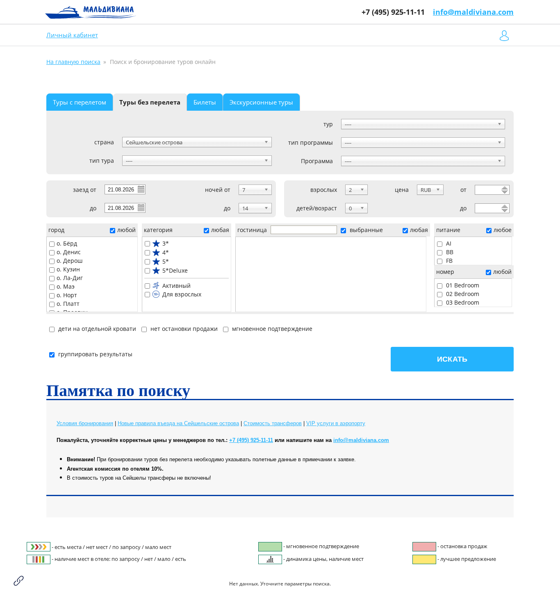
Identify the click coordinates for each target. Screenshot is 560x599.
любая (220, 230)
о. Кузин (68, 269)
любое (503, 230)
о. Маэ (66, 286)
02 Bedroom (461, 294)
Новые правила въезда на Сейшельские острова (178, 423)
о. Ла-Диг (70, 278)
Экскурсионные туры (261, 102)
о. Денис (69, 252)
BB (448, 252)
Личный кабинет (72, 35)
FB (448, 260)
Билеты (204, 102)
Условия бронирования (85, 423)
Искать (452, 359)
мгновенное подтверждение (271, 329)
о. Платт (68, 303)
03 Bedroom (461, 302)
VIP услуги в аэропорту (335, 423)
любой (126, 230)
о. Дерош (69, 260)
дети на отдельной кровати (96, 329)
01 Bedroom (461, 285)
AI (447, 243)
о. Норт (67, 295)
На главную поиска (73, 62)
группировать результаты (95, 354)
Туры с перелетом (79, 102)
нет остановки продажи (183, 329)
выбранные (365, 230)
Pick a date (140, 189)
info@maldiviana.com (473, 12)
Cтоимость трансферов (273, 423)
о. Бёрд (67, 243)
